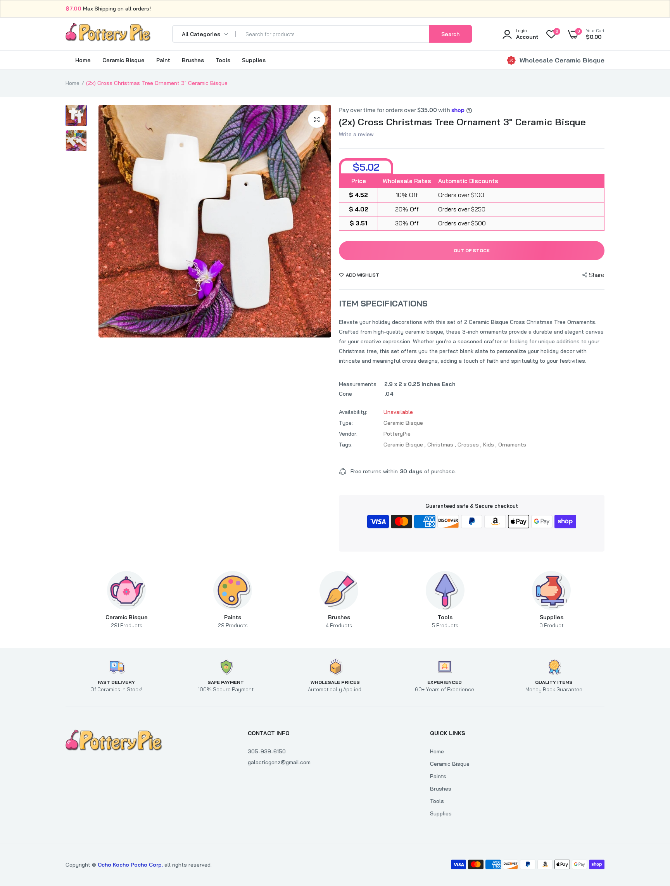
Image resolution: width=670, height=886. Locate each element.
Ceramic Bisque (123, 60)
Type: (346, 422)
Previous (106, 221)
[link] (648, 829)
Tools (223, 60)
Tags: (345, 444)
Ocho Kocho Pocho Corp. (130, 864)
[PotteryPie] (108, 33)
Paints (233, 621)
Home (83, 60)
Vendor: (348, 433)
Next (323, 221)
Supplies (254, 60)
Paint (163, 60)
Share (596, 275)
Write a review (356, 134)
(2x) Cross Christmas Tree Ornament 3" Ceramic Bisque (462, 122)
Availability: (353, 411)
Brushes (193, 60)
